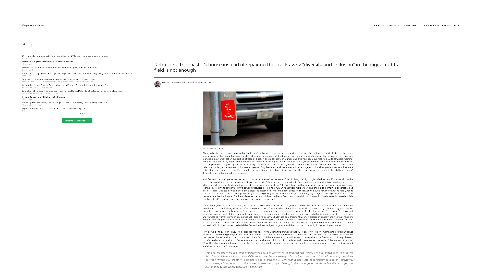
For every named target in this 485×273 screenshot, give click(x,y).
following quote (221, 243)
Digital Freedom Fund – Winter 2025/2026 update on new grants (54, 108)
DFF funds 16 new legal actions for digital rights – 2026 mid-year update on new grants (65, 56)
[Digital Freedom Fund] (34, 25)
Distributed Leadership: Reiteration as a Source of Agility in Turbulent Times (60, 67)
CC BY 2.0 (220, 148)
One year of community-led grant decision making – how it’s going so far (58, 79)
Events (446, 25)
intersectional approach (303, 214)
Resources (429, 25)
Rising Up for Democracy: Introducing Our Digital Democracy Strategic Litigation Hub (64, 102)
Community (409, 25)
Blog (457, 25)
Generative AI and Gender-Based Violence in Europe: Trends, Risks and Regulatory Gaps (66, 85)
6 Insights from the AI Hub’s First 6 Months (43, 97)
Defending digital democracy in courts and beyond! (48, 62)
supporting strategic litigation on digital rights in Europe (262, 159)
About (378, 25)
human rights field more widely (292, 188)
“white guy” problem (257, 153)
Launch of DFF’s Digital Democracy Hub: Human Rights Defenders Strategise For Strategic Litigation (72, 91)
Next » (82, 113)
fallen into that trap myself (303, 185)
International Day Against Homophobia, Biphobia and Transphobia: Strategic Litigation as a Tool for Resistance (77, 73)
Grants (392, 25)
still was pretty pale (250, 164)
